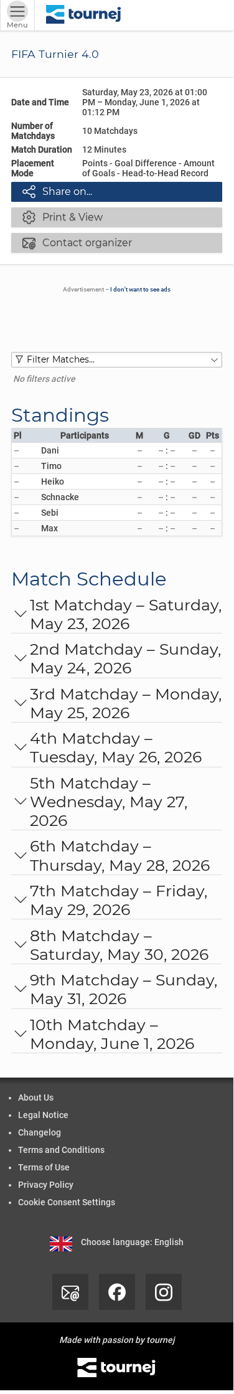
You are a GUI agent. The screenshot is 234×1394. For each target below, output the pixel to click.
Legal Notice (43, 1115)
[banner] (83, 15)
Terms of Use (44, 1167)
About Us (36, 1097)
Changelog (39, 1132)
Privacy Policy (45, 1185)
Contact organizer (77, 242)
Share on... (57, 191)
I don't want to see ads (140, 289)
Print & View (62, 216)
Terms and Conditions (61, 1150)
